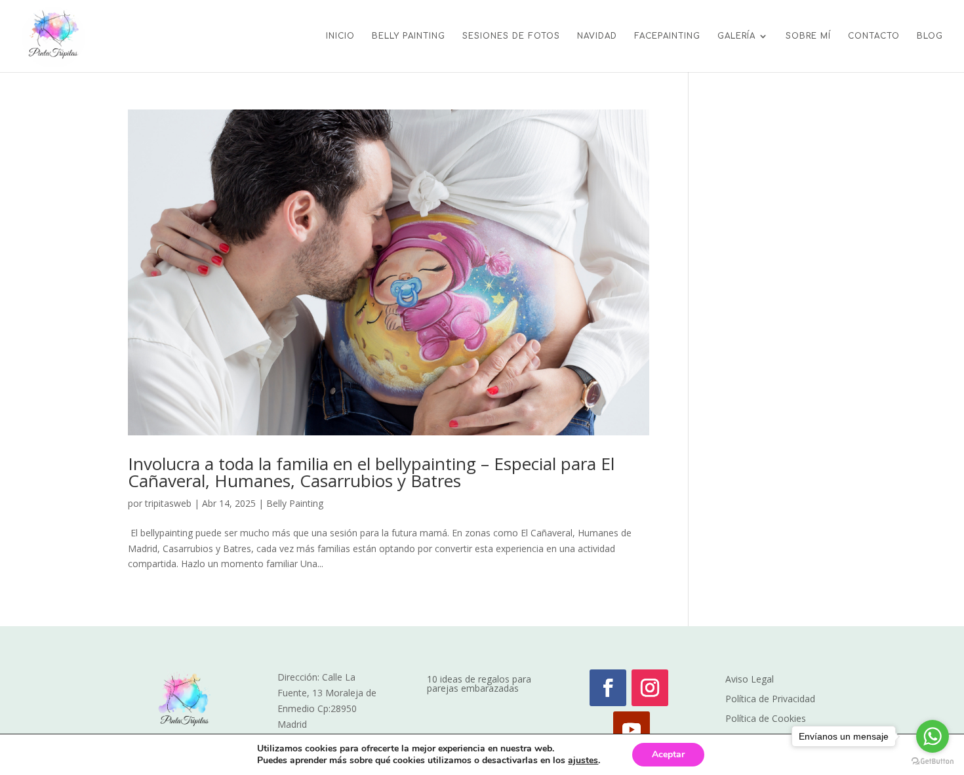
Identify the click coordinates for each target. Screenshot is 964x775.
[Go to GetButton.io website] (933, 761)
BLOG (930, 36)
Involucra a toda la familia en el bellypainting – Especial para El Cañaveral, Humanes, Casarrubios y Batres (371, 472)
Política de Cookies (765, 719)
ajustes (583, 760)
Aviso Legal (749, 680)
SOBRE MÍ (808, 36)
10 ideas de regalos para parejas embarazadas (479, 684)
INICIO (340, 36)
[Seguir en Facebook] (608, 687)
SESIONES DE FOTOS (511, 36)
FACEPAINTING (667, 36)
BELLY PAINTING (408, 36)
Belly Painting (294, 503)
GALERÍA (736, 36)
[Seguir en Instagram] (650, 687)
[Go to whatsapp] (932, 736)
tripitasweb (168, 503)
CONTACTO (874, 36)
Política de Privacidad (770, 699)
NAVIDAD (597, 36)
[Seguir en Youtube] (631, 729)
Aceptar (668, 754)
